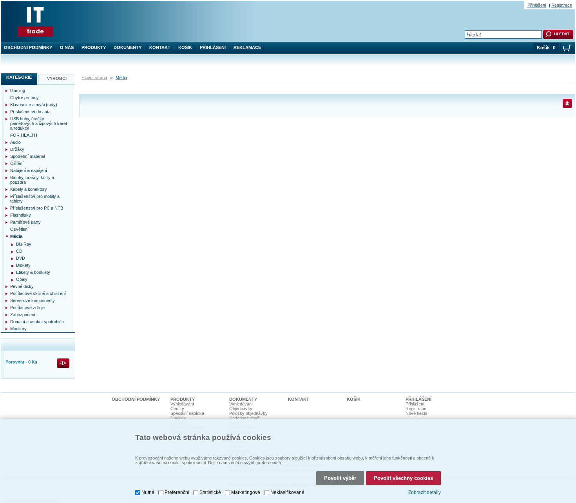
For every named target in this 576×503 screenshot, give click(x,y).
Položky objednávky (248, 413)
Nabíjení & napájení (28, 170)
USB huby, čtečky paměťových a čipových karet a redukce (38, 123)
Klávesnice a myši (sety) (33, 104)
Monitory (18, 328)
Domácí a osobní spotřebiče (37, 321)
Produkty (94, 47)
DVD (20, 258)
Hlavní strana (94, 77)
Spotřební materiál (27, 156)
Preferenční (177, 492)
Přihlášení (213, 47)
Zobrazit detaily (424, 492)
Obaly (21, 279)
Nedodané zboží (245, 418)
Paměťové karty (25, 222)
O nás (67, 47)
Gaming (17, 90)
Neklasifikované (287, 492)
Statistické (210, 492)
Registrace (561, 5)
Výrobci (57, 78)
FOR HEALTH (23, 135)
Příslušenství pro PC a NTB (36, 208)
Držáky (17, 149)
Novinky (178, 418)
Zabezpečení (22, 314)
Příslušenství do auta (30, 111)
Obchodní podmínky (28, 47)
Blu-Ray (23, 244)
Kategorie (19, 77)
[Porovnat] (64, 363)
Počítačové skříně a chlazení (38, 293)
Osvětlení (19, 229)
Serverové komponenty (32, 300)
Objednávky (240, 408)
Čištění (17, 163)
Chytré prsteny (24, 97)
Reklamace (247, 47)
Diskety (23, 265)
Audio (15, 142)
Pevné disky (22, 286)
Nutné (147, 492)
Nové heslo (416, 413)
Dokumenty (127, 47)
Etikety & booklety (33, 272)
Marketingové (245, 492)
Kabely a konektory (28, 189)
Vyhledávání (182, 404)
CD (19, 251)
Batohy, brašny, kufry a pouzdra (32, 180)
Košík (185, 47)
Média (121, 77)
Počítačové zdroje (27, 307)
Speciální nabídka (187, 413)
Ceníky (177, 408)
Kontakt (159, 47)
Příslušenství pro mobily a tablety (35, 198)
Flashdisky (20, 215)
